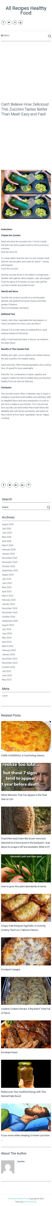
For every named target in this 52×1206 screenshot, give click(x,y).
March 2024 (7, 646)
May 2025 (6, 587)
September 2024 (10, 621)
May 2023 (6, 679)
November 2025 (9, 562)
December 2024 (9, 608)
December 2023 (9, 658)
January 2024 (8, 654)
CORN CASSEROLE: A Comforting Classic (23, 755)
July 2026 (6, 528)
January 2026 (8, 553)
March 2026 (7, 545)
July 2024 (6, 629)
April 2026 (6, 541)
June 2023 (7, 675)
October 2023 (8, 667)
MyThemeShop (30, 1202)
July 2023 (6, 671)
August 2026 (8, 524)
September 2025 (10, 570)
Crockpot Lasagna (10, 969)
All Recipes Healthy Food (26, 10)
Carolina (21, 1161)
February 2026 (9, 549)
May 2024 (6, 637)
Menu (6, 35)
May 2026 (6, 537)
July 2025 (6, 579)
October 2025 (8, 566)
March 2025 (7, 595)
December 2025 (9, 558)
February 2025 (9, 600)
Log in (5, 695)
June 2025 (7, 583)
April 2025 (6, 591)
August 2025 (8, 574)
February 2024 (9, 650)
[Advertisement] (26, 71)
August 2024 (8, 625)
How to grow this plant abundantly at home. (24, 886)
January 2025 (8, 604)
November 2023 (9, 663)
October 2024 (8, 616)
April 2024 (6, 642)
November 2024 (9, 612)
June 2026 (7, 533)
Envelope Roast (9, 1052)
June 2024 (7, 633)
